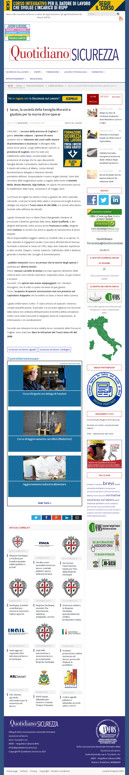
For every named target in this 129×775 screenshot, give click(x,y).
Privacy (33, 771)
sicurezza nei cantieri (95, 510)
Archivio (116, 97)
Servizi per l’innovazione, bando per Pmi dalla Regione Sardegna (69, 569)
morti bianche (99, 495)
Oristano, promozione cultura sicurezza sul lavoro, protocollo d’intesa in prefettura (72, 657)
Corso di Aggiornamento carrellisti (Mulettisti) (44, 439)
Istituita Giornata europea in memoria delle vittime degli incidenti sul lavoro (110, 158)
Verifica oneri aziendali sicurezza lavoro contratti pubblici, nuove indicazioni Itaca (45, 568)
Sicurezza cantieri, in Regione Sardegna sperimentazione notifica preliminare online (71, 612)
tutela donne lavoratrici (110, 513)
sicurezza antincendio (106, 506)
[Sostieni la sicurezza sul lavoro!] (104, 467)
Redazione (22, 123)
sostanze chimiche (94, 513)
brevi (108, 483)
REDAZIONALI (36, 78)
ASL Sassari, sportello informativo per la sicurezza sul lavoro (18, 700)
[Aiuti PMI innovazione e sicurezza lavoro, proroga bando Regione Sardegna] (45, 633)
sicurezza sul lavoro (112, 509)
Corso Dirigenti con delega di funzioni (44, 393)
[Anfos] (104, 568)
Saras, (29, 155)
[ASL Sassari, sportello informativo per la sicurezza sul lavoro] (18, 677)
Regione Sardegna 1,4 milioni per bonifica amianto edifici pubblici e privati (18, 561)
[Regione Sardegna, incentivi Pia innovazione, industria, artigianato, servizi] (45, 588)
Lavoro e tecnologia (75, 72)
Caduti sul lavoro (73, 123)
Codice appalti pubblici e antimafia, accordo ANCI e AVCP (71, 701)
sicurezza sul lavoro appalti (22, 349)
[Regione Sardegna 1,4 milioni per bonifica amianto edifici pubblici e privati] (18, 542)
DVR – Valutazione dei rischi (100, 433)
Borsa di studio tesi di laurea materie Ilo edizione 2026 (110, 178)
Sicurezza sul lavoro (17, 72)
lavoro (90, 495)
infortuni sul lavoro (112, 491)
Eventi (37, 72)
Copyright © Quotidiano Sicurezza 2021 (27, 751)
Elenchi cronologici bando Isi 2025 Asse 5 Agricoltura (110, 138)
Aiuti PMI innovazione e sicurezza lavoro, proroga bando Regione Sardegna (45, 656)
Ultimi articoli (93, 99)
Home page (12, 771)
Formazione (52, 72)
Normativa (97, 72)
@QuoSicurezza (112, 243)
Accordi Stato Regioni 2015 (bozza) (103, 419)
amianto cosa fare (94, 484)
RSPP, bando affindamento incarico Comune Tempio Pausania (44, 701)
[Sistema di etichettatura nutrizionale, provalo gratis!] (17, 39)
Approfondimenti (15, 78)
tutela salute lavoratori (96, 516)
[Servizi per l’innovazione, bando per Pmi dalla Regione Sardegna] (71, 546)
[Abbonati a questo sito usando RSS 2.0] (120, 18)
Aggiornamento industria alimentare (44, 484)
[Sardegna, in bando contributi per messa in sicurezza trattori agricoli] (18, 588)
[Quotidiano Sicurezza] (64, 54)
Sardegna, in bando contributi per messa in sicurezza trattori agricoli (18, 609)
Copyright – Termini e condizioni (55, 771)
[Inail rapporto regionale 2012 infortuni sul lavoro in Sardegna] (18, 633)
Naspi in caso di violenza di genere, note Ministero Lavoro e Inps (111, 117)
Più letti (105, 96)
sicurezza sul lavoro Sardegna (54, 349)
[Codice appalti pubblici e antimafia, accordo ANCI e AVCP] (71, 679)
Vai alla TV (104, 249)
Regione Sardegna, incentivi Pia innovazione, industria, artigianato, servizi (45, 611)
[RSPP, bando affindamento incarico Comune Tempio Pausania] (45, 678)
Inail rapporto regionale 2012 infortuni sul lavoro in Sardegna (18, 654)
